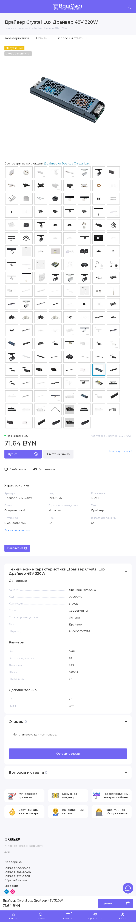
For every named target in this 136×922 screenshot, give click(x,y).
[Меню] (6, 6)
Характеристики (16, 38)
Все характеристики (17, 530)
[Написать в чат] (128, 888)
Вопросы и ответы (72, 38)
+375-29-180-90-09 (17, 868)
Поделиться (15, 548)
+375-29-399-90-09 (17, 872)
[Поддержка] (129, 6)
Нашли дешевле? (119, 451)
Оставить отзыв (68, 753)
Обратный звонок (15, 880)
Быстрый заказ (58, 454)
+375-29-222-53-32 (17, 876)
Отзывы (43, 38)
